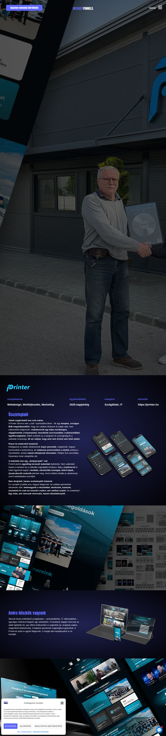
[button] (62, 703)
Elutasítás (25, 726)
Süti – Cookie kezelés (24, 731)
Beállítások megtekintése (48, 726)
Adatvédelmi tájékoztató (41, 731)
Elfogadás (10, 726)
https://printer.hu (148, 404)
